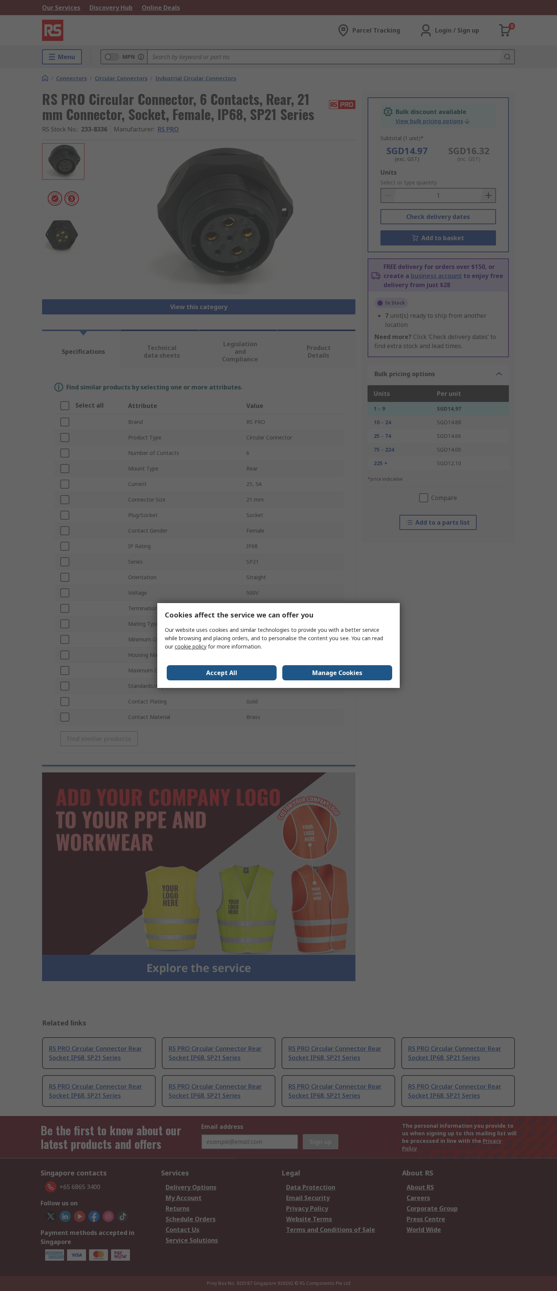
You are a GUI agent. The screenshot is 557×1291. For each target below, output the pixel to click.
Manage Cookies (337, 673)
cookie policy (191, 646)
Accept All (221, 673)
